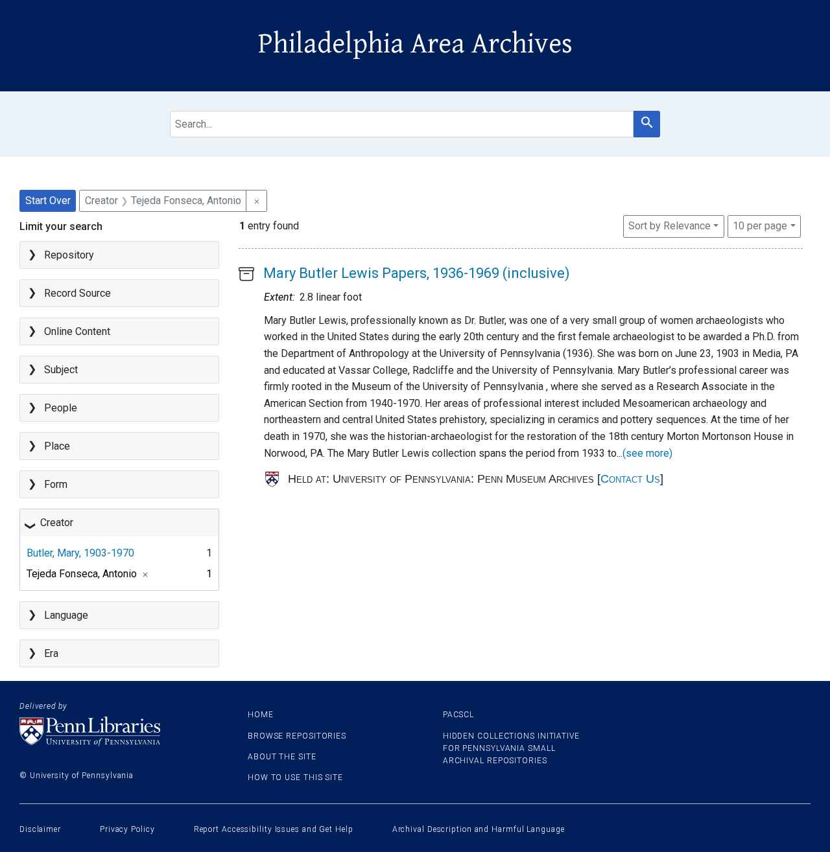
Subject (61, 369)
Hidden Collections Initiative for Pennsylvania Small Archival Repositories (511, 748)
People (60, 408)
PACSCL (458, 714)
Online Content (77, 331)
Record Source (77, 293)
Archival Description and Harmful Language (478, 829)
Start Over (48, 200)
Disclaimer (40, 829)
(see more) (647, 453)
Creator (56, 522)
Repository (69, 255)
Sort (669, 226)
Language (66, 615)
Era (51, 653)
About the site (282, 756)
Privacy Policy (127, 829)
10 (760, 225)
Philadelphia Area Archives (415, 44)
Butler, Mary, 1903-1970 (80, 553)
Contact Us (630, 478)
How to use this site (295, 777)
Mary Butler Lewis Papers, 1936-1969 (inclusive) (416, 273)
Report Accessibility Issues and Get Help (273, 829)
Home (261, 714)
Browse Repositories (297, 736)
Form (55, 484)
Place (57, 446)
